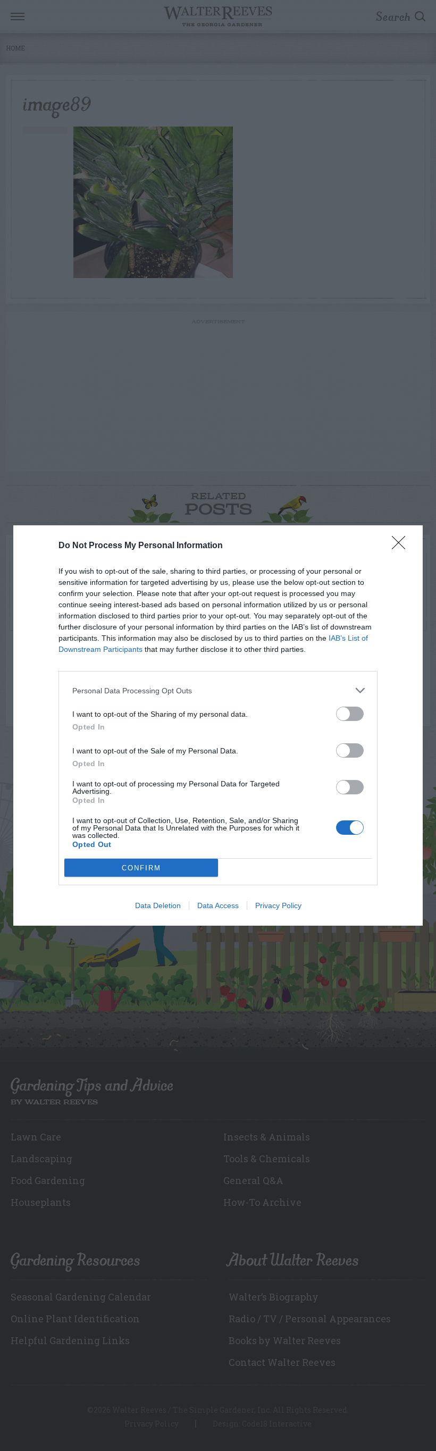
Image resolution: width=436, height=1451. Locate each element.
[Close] (402, 546)
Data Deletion (158, 905)
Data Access (218, 905)
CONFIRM (141, 868)
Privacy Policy (278, 905)
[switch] (350, 714)
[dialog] (218, 725)
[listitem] (218, 690)
